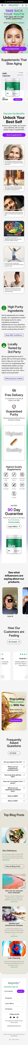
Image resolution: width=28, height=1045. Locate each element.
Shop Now (18, 99)
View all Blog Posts (12, 866)
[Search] (5, 5)
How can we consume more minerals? (14, 892)
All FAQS (12, 753)
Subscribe (20, 991)
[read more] (5, 860)
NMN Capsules (6, 74)
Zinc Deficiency (9, 850)
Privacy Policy (14, 1035)
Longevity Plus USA (11, 1034)
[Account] (22, 5)
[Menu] (2, 5)
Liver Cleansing (14, 958)
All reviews (13, 642)
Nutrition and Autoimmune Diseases (14, 924)
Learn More (12, 527)
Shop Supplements (12, 49)
